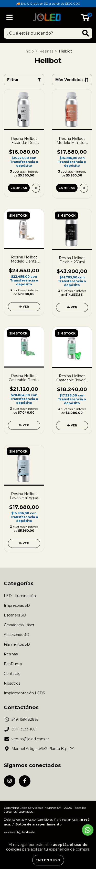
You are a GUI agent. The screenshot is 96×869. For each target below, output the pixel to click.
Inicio (29, 51)
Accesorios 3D (16, 634)
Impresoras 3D (17, 605)
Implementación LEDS (24, 693)
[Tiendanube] (20, 833)
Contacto (12, 673)
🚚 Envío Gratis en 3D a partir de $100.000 (48, 3)
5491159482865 (25, 719)
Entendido (48, 860)
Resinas (46, 51)
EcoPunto (13, 664)
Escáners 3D (15, 615)
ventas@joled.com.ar (30, 739)
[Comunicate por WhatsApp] (87, 830)
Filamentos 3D (17, 644)
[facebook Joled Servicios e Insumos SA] (24, 781)
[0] (85, 18)
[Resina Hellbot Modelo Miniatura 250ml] (84, 188)
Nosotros (12, 683)
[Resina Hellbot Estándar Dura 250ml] (36, 188)
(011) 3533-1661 (24, 729)
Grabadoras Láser (19, 625)
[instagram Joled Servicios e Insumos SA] (9, 781)
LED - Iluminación (20, 595)
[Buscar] (86, 33)
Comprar (18, 188)
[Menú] (9, 17)
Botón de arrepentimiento (38, 824)
